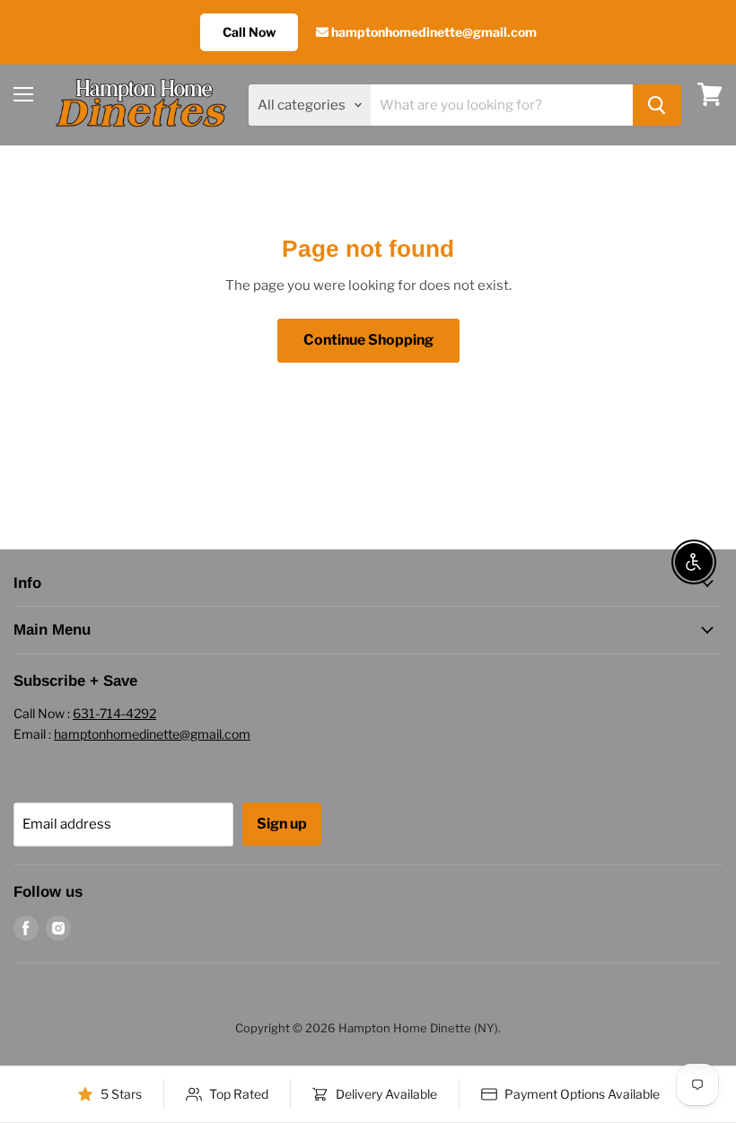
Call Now (249, 31)
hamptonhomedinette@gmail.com (433, 31)
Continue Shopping (368, 339)
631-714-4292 (114, 713)
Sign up (282, 823)
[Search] (657, 105)
